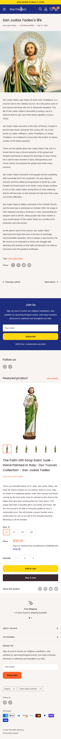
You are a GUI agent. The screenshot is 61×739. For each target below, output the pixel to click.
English (7, 689)
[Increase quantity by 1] (33, 558)
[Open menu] (4, 9)
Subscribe (31, 336)
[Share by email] (29, 265)
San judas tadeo (15, 258)
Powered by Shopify (10, 733)
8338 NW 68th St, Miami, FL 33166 (30, 2)
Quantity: (7, 558)
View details (52, 378)
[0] (51, 9)
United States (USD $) (28, 689)
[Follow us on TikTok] (10, 367)
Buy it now (30, 577)
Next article (50, 282)
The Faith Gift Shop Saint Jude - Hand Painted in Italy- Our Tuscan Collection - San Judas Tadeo (30, 465)
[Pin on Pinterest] (18, 265)
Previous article (13, 282)
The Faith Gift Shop (13, 477)
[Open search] (40, 9)
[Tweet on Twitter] (24, 265)
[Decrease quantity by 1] (16, 558)
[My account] (45, 9)
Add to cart (30, 568)
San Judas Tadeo (9, 25)
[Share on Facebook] (13, 265)
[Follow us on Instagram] (5, 367)
